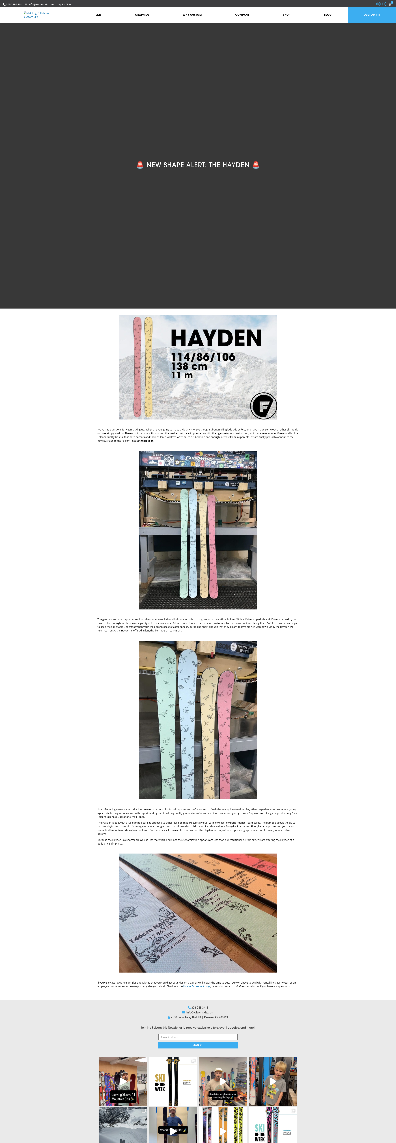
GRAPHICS (142, 15)
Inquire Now (64, 4)
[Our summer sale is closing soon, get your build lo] (273, 1081)
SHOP (287, 15)
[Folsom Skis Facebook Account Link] (384, 4)
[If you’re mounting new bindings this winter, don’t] (223, 1081)
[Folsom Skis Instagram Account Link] (378, 4)
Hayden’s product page (196, 986)
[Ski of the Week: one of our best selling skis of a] (173, 1081)
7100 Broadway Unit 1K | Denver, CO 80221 (199, 1017)
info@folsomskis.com (41, 4)
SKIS (98, 15)
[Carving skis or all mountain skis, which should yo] (123, 1081)
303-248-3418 (14, 4)
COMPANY (242, 15)
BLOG (328, 15)
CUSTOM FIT (372, 15)
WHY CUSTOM (192, 15)
